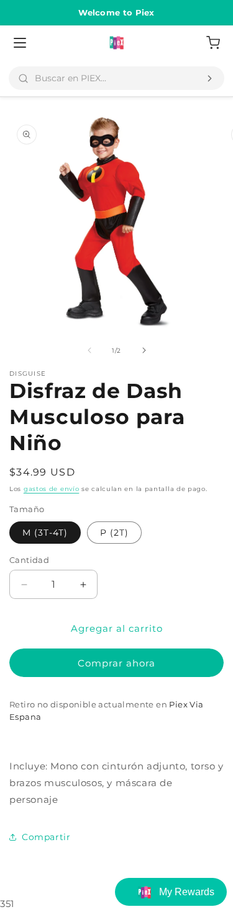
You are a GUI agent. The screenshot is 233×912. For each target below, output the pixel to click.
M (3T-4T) (45, 532)
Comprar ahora (116, 663)
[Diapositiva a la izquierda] (89, 350)
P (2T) (114, 532)
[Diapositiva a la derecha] (144, 350)
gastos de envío (52, 489)
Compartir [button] (46, 837)
